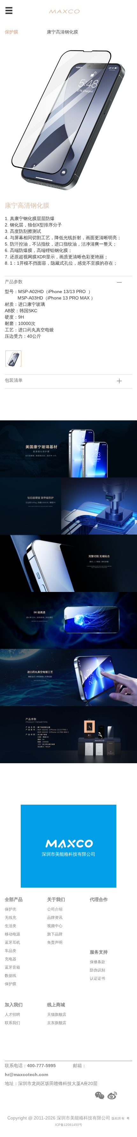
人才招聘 (12, 1014)
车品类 (10, 951)
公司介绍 (54, 909)
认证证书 (97, 978)
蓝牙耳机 (12, 942)
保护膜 (11, 31)
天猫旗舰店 (56, 1014)
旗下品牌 (54, 934)
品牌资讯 (54, 917)
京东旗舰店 (56, 1023)
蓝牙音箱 (12, 967)
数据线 (10, 975)
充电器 (10, 959)
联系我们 (12, 1023)
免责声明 (54, 942)
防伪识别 (97, 970)
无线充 (10, 917)
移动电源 (12, 934)
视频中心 (54, 926)
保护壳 (10, 909)
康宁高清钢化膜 (62, 31)
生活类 (10, 926)
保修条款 (97, 962)
